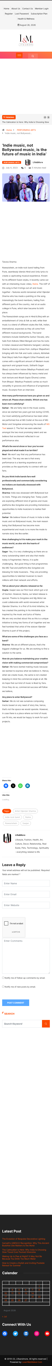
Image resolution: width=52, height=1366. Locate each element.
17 (6, 1296)
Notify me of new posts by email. (20, 986)
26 (19, 1300)
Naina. (35, 284)
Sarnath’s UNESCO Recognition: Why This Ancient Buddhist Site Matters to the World (25, 1244)
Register (9, 13)
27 (26, 1300)
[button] (44, 117)
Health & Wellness (26, 18)
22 (39, 1296)
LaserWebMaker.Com (32, 1362)
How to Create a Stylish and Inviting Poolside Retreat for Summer (23, 1264)
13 (26, 1293)
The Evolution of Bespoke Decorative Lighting (23, 1239)
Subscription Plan (39, 13)
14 (32, 1293)
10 (5, 1293)
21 (32, 1296)
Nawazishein (11, 823)
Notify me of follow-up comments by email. (25, 978)
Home (6, 8)
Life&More (38, 162)
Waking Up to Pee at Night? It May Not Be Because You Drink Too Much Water (22, 1257)
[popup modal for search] (33, 56)
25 (12, 1300)
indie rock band (12, 817)
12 (19, 1293)
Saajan (26, 823)
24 (5, 1300)
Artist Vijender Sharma (25, 811)
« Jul (4, 1316)
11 (12, 1293)
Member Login (42, 8)
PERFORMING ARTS (26, 130)
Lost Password (22, 13)
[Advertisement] (26, 89)
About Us (15, 8)
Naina (28, 817)
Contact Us (27, 8)
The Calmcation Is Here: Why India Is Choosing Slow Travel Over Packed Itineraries (24, 1250)
